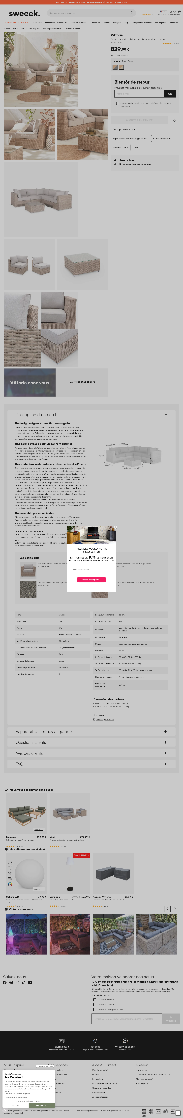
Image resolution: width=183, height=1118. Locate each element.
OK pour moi (41, 1105)
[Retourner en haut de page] (178, 1113)
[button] (5, 1110)
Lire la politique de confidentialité (16, 1097)
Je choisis (15, 1105)
